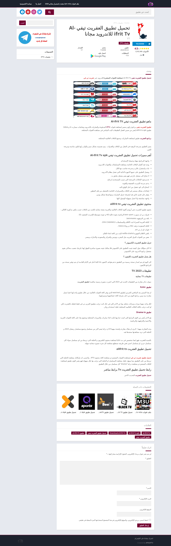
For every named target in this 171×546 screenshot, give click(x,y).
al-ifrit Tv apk (134, 433)
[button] (49, 12)
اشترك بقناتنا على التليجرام (144, 538)
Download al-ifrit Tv (117, 433)
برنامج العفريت (145, 138)
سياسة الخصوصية (26, 4)
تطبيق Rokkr (145, 287)
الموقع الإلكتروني (145, 509)
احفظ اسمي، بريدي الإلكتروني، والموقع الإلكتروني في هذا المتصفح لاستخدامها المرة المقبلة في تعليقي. (113, 520)
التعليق (148, 458)
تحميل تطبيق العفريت (143, 375)
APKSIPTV (149, 543)
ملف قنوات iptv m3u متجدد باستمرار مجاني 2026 (62, 4)
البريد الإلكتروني (145, 499)
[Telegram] (22, 11)
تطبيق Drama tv (143, 312)
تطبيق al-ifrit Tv (78, 433)
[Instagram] (33, 11)
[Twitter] (39, 11)
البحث (22, 23)
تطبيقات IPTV (118, 23)
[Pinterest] (28, 11)
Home (127, 23)
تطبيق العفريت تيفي (143, 437)
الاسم (148, 488)
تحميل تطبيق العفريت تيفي (141, 78)
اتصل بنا (38, 4)
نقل (141, 55)
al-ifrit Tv (146, 433)
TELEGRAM (140, 44)
